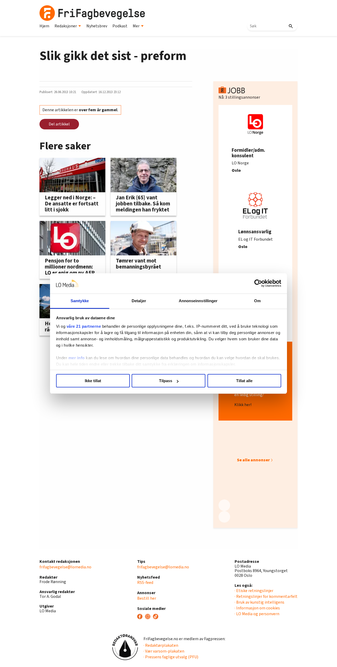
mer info (76, 358)
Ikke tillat (93, 380)
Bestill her (146, 598)
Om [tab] (257, 301)
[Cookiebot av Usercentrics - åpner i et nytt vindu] (258, 283)
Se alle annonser (253, 460)
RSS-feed (145, 582)
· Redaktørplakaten (160, 645)
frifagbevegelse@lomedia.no (65, 567)
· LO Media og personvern (257, 614)
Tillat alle (244, 380)
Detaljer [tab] (139, 301)
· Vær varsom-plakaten (163, 651)
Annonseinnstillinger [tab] (198, 301)
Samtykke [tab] (80, 301)
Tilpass (165, 380)
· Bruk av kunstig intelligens (259, 602)
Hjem (44, 26)
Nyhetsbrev (96, 26)
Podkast (119, 26)
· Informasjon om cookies (257, 608)
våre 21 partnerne (84, 326)
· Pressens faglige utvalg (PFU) (170, 657)
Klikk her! (242, 405)
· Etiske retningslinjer (254, 591)
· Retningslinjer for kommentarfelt (266, 596)
